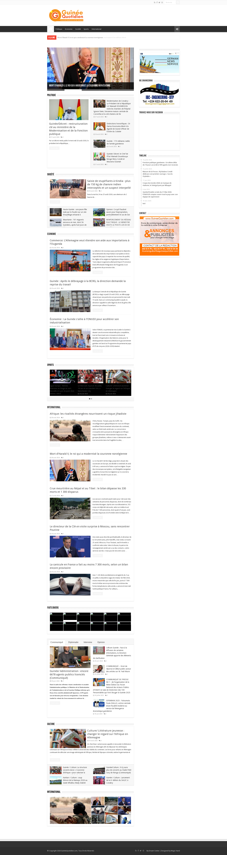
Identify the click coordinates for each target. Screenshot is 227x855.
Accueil (50, 28)
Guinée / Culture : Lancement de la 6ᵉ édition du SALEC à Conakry (118, 780)
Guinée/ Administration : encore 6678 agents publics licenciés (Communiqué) (69, 674)
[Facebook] (157, 2)
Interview (88, 642)
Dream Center (154, 851)
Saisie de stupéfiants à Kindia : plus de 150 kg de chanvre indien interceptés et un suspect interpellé (109, 184)
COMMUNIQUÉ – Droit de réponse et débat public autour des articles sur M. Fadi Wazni (118, 668)
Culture (51, 724)
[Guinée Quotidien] (66, 15)
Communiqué (56, 642)
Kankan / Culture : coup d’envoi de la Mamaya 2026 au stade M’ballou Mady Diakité (75, 780)
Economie (68, 29)
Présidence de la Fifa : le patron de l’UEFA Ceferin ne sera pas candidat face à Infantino (62, 388)
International (96, 29)
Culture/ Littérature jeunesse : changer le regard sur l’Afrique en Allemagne (107, 734)
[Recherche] (178, 2)
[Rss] (155, 2)
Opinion (101, 642)
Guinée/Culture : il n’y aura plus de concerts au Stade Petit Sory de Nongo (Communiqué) (118, 770)
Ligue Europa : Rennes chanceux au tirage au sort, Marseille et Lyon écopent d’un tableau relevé (91, 37)
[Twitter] (159, 2)
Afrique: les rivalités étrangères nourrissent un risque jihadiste (88, 413)
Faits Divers (53, 607)
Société (78, 29)
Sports (86, 29)
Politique (59, 29)
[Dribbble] (162, 2)
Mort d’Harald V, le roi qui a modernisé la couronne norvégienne (79, 85)
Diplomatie (73, 642)
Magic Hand (175, 851)
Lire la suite (54, 148)
